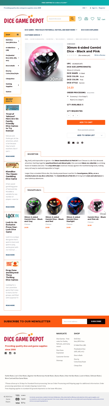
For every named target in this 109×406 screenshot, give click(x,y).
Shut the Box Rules (72, 376)
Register (102, 8)
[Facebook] (69, 143)
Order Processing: (80, 93)
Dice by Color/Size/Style (12, 72)
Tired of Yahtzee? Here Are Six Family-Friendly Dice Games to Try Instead (12, 122)
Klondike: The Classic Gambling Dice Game (11, 175)
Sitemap (59, 360)
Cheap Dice (10, 79)
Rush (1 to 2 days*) (76, 100)
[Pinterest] (82, 143)
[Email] (73, 143)
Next (105, 213)
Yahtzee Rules (96, 376)
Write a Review (100, 55)
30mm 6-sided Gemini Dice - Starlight (73, 219)
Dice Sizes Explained (89, 30)
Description (33, 154)
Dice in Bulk (10, 66)
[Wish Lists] (92, 18)
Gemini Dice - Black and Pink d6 (97, 218)
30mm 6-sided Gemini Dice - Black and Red (54, 219)
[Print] (78, 143)
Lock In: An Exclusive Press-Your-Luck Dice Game (11, 227)
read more (10, 156)
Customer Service (32, 35)
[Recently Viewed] (80, 18)
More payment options (86, 130)
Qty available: (75, 105)
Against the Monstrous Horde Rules (41, 376)
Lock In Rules (85, 376)
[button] (86, 135)
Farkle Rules (9, 376)
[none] (44, 62)
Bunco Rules (59, 376)
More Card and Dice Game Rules (16, 378)
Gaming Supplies (9, 85)
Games (8, 91)
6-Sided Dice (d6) (10, 48)
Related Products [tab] (34, 190)
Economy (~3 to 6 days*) (78, 96)
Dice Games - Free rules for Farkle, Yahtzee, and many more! (50, 30)
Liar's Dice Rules (21, 376)
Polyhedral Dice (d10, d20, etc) (11, 57)
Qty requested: (75, 111)
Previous (25, 213)
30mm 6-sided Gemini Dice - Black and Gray (33, 219)
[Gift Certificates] (86, 18)
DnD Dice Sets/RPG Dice (11, 41)
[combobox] (61, 18)
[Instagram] (10, 353)
